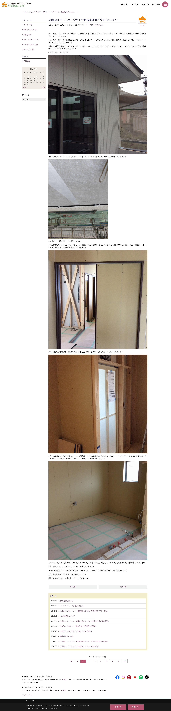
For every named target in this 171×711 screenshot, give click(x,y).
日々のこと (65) (29, 49)
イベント (145, 4)
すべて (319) (28, 25)
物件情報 (156, 4)
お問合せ (124, 4)
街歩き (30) (27, 35)
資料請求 (134, 4)
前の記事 (72, 587)
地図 (65, 679)
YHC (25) (27, 61)
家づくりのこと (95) (30, 30)
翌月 (43, 87)
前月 (24, 87)
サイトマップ (28, 695)
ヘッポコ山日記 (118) (31, 44)
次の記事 (123, 587)
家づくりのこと (97, 25)
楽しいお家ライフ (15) (31, 39)
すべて (88, 25)
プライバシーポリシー (72, 706)
